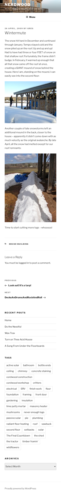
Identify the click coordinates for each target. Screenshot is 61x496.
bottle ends (44, 365)
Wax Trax (10, 333)
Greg (30, 28)
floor (48, 388)
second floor (13, 429)
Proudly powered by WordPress (20, 488)
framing (27, 394)
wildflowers (12, 447)
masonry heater (38, 406)
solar (41, 429)
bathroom (28, 365)
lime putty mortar (16, 406)
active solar (12, 365)
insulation (27, 400)
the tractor (12, 441)
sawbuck (46, 424)
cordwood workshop (17, 382)
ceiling (10, 371)
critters (37, 382)
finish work (36, 388)
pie (26, 418)
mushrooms (13, 412)
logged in (24, 263)
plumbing (37, 418)
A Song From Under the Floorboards (24, 346)
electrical (11, 388)
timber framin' (30, 441)
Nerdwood (17, 4)
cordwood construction (19, 377)
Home (8, 320)
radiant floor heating (17, 424)
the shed (39, 435)
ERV (23, 388)
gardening (12, 400)
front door (41, 394)
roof (35, 424)
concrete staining (41, 371)
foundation (12, 394)
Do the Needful (13, 326)
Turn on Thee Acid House (18, 339)
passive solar (13, 418)
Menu (32, 17)
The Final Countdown (18, 435)
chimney (22, 371)
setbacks (29, 429)
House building (19, 244)
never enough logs (34, 412)
